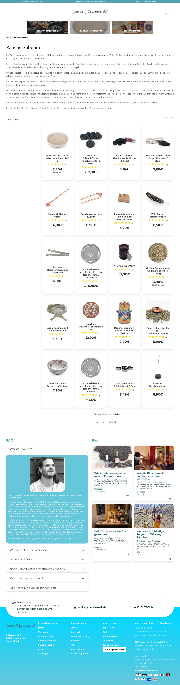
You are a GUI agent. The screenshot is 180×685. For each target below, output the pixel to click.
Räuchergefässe (47, 30)
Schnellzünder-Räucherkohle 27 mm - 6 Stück (124, 158)
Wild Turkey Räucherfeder (158, 215)
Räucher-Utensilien (90, 30)
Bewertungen (77, 649)
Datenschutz (109, 640)
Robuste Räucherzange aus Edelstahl (57, 270)
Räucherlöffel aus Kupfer (57, 215)
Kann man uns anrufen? (26, 578)
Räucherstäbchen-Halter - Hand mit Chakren (124, 331)
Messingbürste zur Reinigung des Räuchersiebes (124, 217)
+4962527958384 (143, 607)
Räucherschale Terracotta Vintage (57, 384)
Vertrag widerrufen (114, 649)
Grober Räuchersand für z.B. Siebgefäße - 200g (158, 271)
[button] (7, 12)
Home (41, 627)
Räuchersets (132, 30)
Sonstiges (43, 653)
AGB (105, 632)
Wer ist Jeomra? (21, 449)
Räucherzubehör (46, 645)
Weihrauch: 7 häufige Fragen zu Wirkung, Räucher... (150, 534)
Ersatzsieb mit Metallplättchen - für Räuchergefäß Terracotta (91, 273)
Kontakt (74, 627)
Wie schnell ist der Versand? (29, 550)
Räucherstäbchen (47, 640)
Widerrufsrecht (110, 636)
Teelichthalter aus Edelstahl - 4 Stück (124, 384)
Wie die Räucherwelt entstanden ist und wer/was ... (150, 476)
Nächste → (114, 422)
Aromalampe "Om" (124, 266)
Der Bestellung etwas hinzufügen (33, 587)
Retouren (75, 640)
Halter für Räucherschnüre (158, 384)
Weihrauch (43, 632)
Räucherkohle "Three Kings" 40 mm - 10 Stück (158, 158)
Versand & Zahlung (80, 636)
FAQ (72, 645)
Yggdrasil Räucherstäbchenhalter (91, 327)
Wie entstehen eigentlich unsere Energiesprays (110, 475)
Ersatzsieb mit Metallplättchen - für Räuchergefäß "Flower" (91, 387)
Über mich (76, 632)
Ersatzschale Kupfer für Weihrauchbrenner (158, 331)
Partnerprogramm (80, 653)
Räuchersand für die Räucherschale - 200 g (57, 158)
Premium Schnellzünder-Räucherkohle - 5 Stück (91, 159)
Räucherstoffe (45, 636)
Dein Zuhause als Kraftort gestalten (110, 533)
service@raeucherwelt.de (91, 607)
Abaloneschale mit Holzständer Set (57, 329)
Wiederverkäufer (21, 559)
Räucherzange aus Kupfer (91, 215)
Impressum (108, 627)
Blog (53, 76)
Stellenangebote (111, 645)
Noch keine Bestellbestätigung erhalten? (38, 569)
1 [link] (97, 422)
